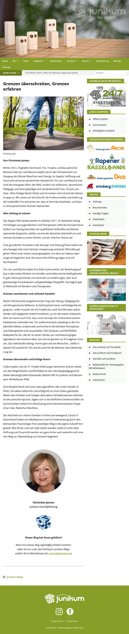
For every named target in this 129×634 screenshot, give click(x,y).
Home (5, 61)
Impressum (72, 621)
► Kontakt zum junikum (102, 358)
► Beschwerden (98, 207)
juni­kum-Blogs (15, 576)
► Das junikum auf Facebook (105, 347)
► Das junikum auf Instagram (105, 352)
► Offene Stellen (98, 119)
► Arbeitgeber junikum (102, 130)
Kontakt (117, 61)
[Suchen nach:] (110, 72)
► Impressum (97, 379)
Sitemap (6, 67)
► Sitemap (95, 201)
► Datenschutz (97, 374)
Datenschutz (57, 621)
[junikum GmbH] (64, 56)
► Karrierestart (97, 124)
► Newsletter (96, 225)
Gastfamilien (56, 61)
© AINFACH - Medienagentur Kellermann (64, 627)
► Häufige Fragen (99, 213)
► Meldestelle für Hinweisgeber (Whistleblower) (106, 366)
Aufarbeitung (102, 61)
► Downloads (96, 219)
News (26, 61)
